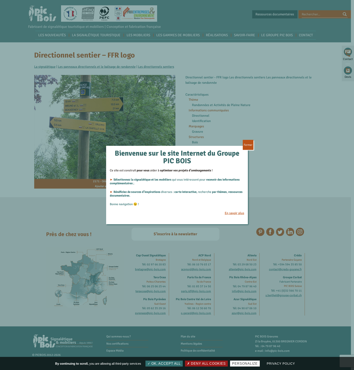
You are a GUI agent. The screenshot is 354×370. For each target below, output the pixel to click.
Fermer (248, 145)
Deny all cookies (208, 363)
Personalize (245, 363)
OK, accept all (165, 363)
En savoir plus (234, 213)
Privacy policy (281, 363)
